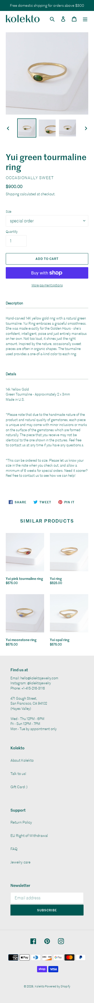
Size (8, 211)
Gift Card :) (18, 786)
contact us (18, 444)
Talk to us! (18, 773)
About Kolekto (22, 760)
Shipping (12, 193)
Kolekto (40, 986)
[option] (26, 128)
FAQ (13, 848)
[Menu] (85, 18)
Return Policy (21, 822)
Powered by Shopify (57, 986)
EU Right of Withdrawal (29, 835)
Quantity (12, 231)
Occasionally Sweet (30, 177)
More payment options (47, 285)
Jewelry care (20, 862)
